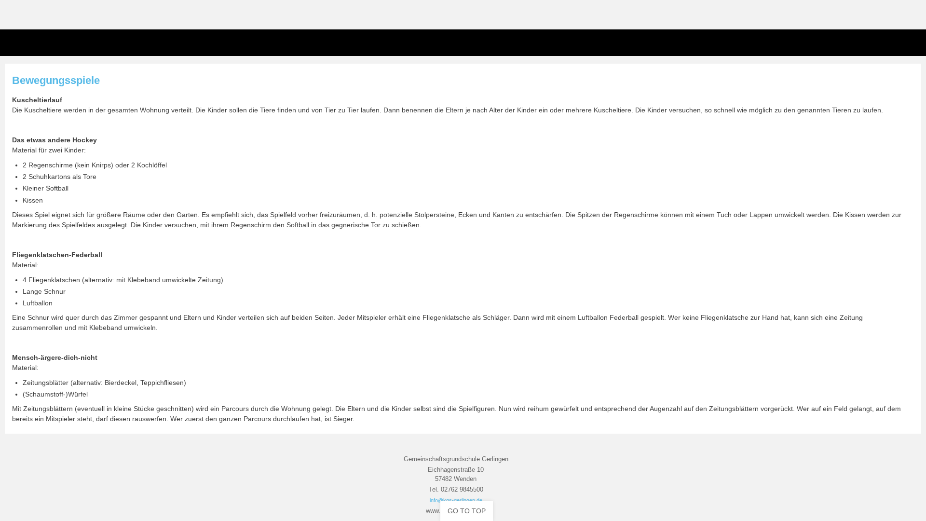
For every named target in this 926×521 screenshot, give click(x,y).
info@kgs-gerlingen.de (456, 500)
